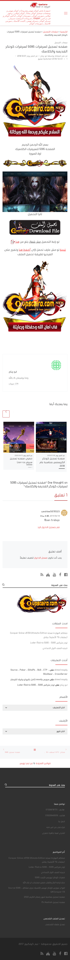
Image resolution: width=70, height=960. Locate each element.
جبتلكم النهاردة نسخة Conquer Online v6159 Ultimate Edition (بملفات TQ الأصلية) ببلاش (38, 635)
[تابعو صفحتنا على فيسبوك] (65, 575)
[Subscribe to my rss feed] (41, 575)
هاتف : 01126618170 (55, 810)
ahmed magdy (60, 670)
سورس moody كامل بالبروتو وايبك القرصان (29, 679)
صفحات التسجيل (50, 32)
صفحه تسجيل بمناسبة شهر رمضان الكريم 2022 (44, 897)
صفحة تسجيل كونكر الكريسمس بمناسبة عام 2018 (52, 462)
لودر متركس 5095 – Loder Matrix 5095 (48, 643)
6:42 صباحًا (44, 516)
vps (55, 827)
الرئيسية (63, 32)
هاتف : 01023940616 (55, 815)
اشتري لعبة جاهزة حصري (53, 833)
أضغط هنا (25, 249)
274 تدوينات (13, 384)
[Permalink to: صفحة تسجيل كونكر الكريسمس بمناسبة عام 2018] (51, 437)
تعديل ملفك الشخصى (55, 924)
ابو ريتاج (43, 56)
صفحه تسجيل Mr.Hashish (53, 902)
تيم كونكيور (31, 944)
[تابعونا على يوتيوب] (54, 575)
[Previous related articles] (13, 413)
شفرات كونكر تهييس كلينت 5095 (50, 877)
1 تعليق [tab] (60, 495)
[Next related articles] (6, 413)
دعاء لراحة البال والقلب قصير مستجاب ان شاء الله (44, 883)
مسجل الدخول (40, 558)
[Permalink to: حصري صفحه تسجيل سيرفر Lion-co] (18, 437)
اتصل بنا (61, 821)
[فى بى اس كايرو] (48, 575)
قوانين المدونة (43, 763)
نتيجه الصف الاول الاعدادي (54, 648)
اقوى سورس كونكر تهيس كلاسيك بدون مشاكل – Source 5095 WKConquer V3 (36, 890)
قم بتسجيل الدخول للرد (49, 527)
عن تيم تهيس (26, 763)
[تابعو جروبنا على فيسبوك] (60, 575)
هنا (17, 241)
